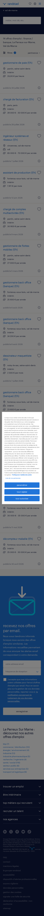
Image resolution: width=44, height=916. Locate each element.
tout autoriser (22, 498)
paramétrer (22, 485)
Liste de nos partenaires (12, 478)
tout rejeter (22, 492)
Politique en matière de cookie (22, 475)
